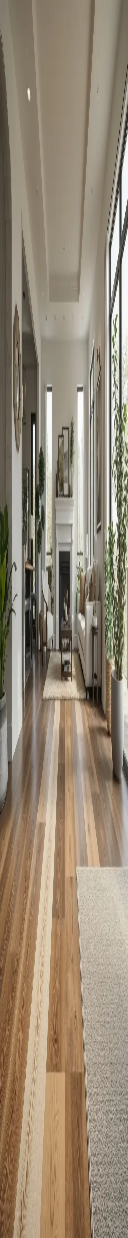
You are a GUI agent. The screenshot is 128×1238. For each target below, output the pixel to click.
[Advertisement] (64, 237)
